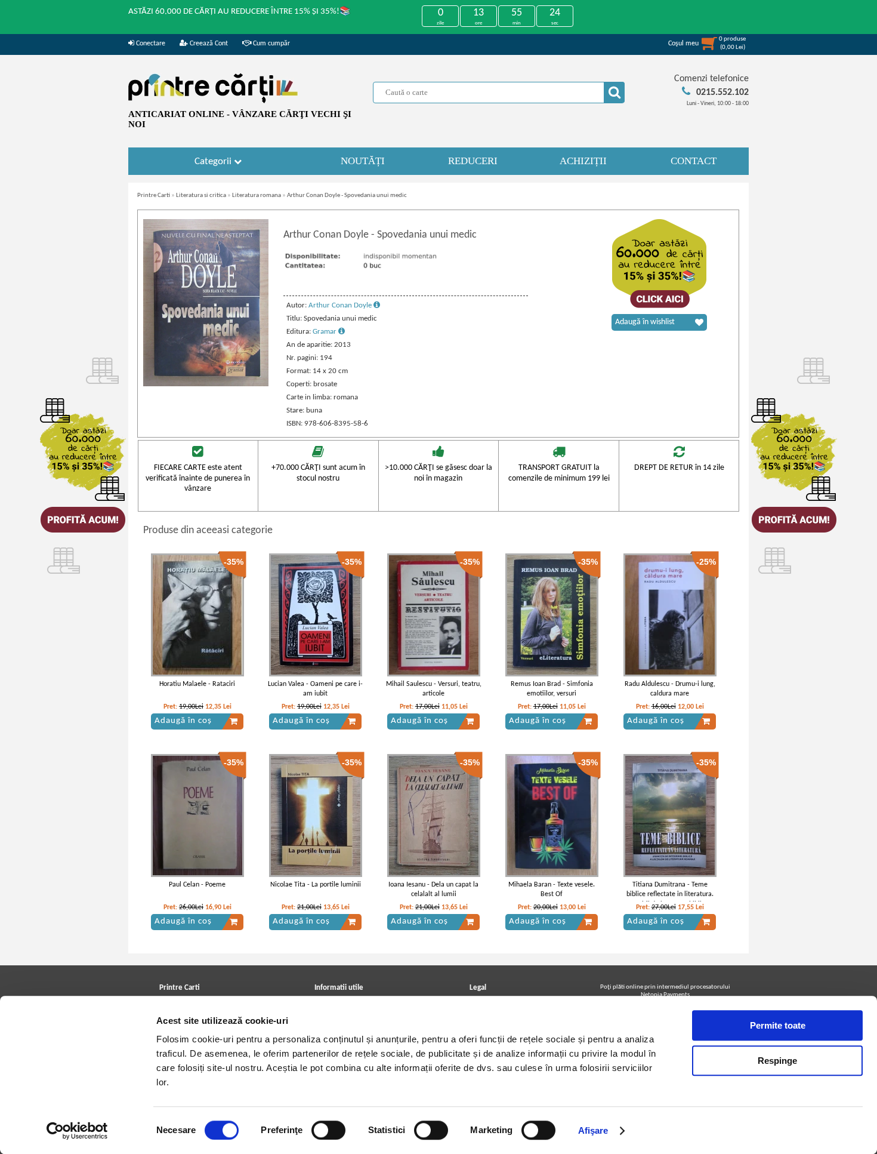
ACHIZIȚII (583, 161)
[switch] (328, 1130)
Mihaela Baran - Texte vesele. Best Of (551, 889)
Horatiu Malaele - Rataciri (197, 684)
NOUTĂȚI (363, 161)
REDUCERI (473, 161)
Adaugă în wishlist (645, 322)
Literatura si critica (201, 195)
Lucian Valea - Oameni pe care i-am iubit (315, 689)
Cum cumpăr (270, 43)
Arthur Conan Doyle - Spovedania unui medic (347, 195)
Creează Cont (208, 43)
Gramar (325, 332)
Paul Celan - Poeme (197, 884)
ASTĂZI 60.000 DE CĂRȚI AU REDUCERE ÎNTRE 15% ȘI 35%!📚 (239, 11)
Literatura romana (256, 195)
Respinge (777, 1060)
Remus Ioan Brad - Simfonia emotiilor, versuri (552, 689)
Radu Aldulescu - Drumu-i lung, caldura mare (670, 689)
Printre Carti (153, 195)
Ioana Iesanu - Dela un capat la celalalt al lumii (433, 889)
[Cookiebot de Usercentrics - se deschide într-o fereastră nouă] (77, 1131)
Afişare (593, 1130)
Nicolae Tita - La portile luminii (315, 884)
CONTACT (694, 161)
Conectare (149, 43)
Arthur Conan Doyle (340, 305)
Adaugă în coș (183, 720)
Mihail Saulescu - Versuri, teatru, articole (433, 689)
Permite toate (777, 1025)
